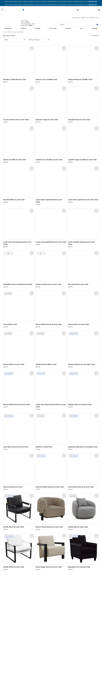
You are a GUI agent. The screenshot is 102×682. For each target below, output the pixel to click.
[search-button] (93, 24)
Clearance (68, 28)
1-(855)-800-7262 (92, 1)
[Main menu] (3, 10)
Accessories (52, 28)
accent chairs (20, 32)
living (14, 32)
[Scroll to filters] (99, 672)
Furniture (23, 28)
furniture (9, 32)
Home (4, 32)
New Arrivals (8, 28)
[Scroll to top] (99, 668)
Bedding (37, 28)
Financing (94, 28)
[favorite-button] (31, 49)
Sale (81, 28)
